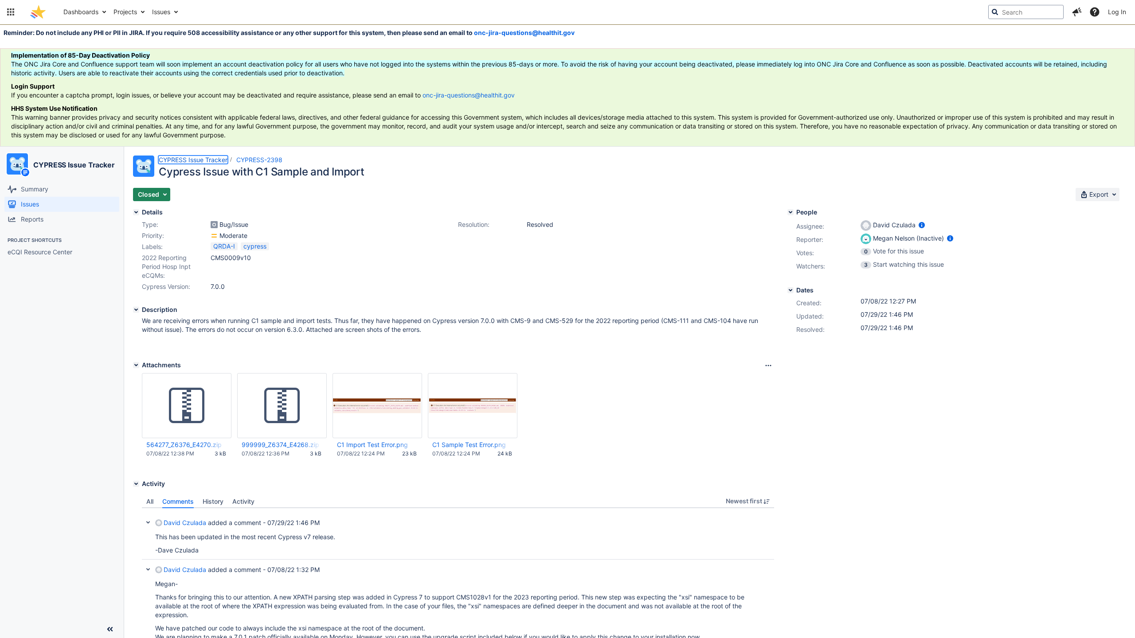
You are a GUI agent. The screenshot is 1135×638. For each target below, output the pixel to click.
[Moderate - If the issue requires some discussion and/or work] (214, 235)
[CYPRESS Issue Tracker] (17, 164)
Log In (1117, 12)
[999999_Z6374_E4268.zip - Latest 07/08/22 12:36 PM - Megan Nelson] (282, 406)
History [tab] (213, 501)
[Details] (136, 212)
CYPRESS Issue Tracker (74, 164)
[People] (790, 212)
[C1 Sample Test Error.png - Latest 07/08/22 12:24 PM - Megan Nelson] (472, 405)
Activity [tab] (243, 501)
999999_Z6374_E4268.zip (280, 444)
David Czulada (185, 522)
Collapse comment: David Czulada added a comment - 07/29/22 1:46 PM (148, 522)
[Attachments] (136, 365)
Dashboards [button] (80, 12)
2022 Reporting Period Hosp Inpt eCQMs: (166, 266)
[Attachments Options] (768, 365)
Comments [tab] (178, 501)
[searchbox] (1026, 12)
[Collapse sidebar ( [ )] (110, 629)
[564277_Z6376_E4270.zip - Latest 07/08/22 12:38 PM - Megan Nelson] (186, 406)
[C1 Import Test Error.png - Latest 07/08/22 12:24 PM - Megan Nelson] (377, 406)
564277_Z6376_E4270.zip (184, 444)
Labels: (152, 246)
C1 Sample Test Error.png (469, 444)
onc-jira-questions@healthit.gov (524, 32)
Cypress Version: (166, 286)
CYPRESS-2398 (259, 159)
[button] (10, 12)
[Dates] (790, 290)
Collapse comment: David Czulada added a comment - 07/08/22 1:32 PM (148, 569)
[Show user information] (921, 225)
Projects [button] (125, 12)
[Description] (136, 310)
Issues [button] (161, 12)
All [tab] (149, 501)
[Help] (1095, 12)
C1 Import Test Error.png (372, 444)
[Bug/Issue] (214, 224)
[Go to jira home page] (38, 12)
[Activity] (136, 484)
